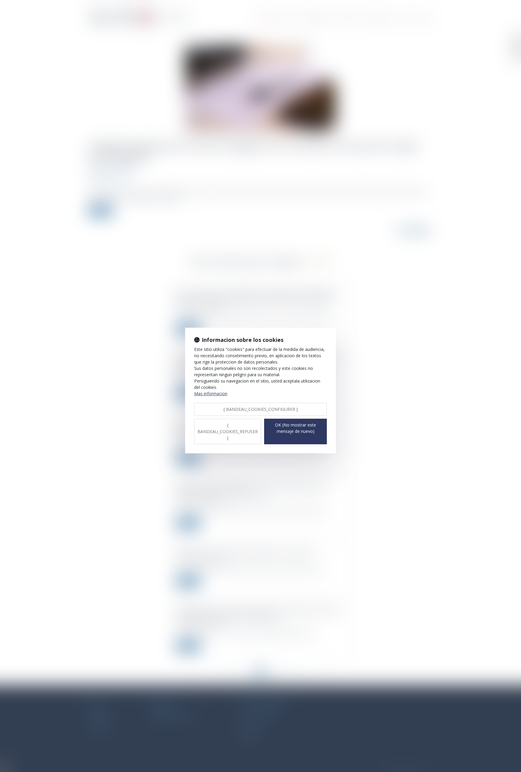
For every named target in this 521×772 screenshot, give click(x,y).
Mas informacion (210, 393)
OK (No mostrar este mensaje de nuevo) (295, 428)
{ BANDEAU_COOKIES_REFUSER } (227, 431)
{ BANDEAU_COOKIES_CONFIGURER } (260, 409)
